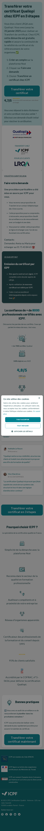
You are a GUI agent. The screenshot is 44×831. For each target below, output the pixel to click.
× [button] (39, 398)
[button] (22, 431)
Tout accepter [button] (22, 420)
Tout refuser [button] (23, 426)
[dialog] (22, 415)
